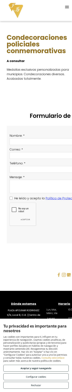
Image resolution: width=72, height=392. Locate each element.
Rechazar (36, 385)
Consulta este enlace (53, 357)
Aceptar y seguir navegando (36, 368)
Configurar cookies (36, 376)
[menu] (67, 7)
